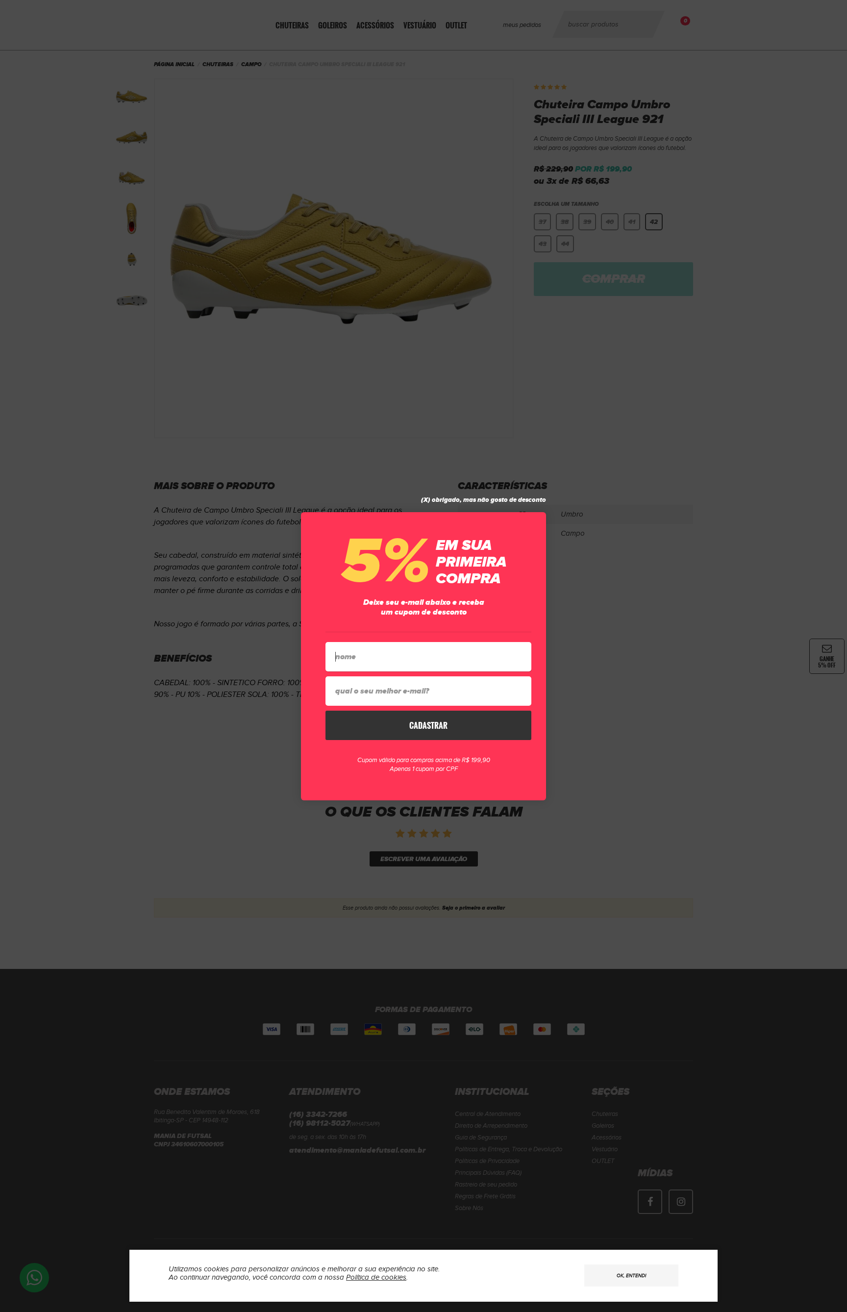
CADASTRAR (428, 725)
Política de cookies (376, 1277)
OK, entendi (631, 1276)
